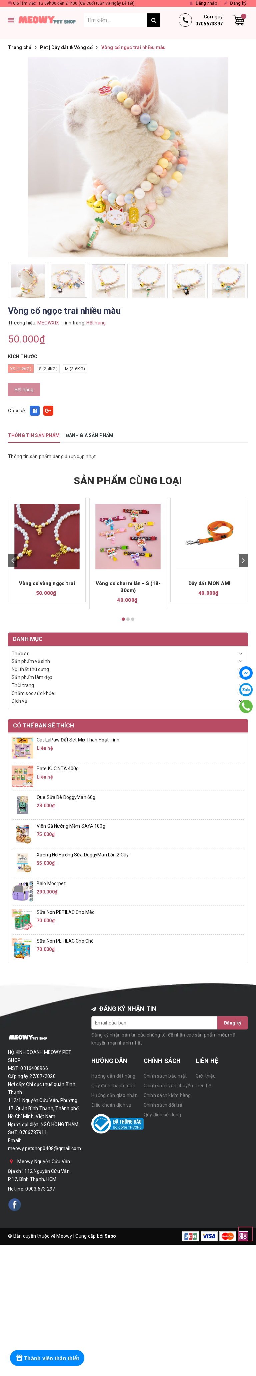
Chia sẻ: (17, 410)
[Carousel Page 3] (132, 619)
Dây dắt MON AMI (209, 583)
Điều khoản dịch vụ (111, 1105)
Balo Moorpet (51, 883)
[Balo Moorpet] (22, 890)
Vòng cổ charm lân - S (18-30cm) (128, 586)
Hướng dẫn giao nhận (114, 1095)
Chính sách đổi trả (163, 1105)
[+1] (48, 411)
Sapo (110, 1236)
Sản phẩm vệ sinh (31, 661)
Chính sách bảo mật (165, 1076)
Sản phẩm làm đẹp (32, 677)
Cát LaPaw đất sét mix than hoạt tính (78, 739)
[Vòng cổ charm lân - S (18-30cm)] (128, 536)
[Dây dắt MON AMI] (209, 536)
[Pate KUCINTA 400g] (22, 776)
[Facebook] (246, 673)
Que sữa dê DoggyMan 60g (66, 797)
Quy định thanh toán (113, 1085)
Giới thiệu (206, 1076)
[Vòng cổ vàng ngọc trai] (46, 536)
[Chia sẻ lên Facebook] (35, 411)
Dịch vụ (19, 701)
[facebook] (14, 1204)
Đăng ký (232, 1022)
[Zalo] (246, 689)
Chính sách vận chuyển (168, 1085)
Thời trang (23, 685)
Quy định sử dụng (162, 1114)
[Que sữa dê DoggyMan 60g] (22, 804)
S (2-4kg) (48, 368)
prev (12, 560)
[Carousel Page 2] (128, 619)
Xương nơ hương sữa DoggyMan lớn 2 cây (83, 854)
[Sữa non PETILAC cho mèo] (22, 919)
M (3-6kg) (75, 368)
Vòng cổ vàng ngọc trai (47, 583)
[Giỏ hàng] (239, 20)
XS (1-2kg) (21, 368)
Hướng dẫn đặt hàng (113, 1076)
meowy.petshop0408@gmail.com (44, 1148)
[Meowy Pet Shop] (50, 20)
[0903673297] (246, 706)
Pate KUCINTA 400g (58, 768)
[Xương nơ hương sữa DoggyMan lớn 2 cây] (22, 862)
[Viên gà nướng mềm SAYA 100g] (22, 833)
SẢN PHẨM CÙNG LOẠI (128, 481)
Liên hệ (203, 1085)
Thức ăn (21, 653)
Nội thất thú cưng (30, 669)
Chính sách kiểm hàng (167, 1095)
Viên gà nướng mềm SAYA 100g (71, 826)
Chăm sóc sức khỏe (33, 693)
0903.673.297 (40, 1189)
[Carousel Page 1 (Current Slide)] (123, 619)
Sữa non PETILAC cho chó (65, 941)
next (243, 560)
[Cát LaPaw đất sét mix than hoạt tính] (22, 747)
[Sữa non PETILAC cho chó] (22, 948)
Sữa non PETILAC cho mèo (66, 912)
